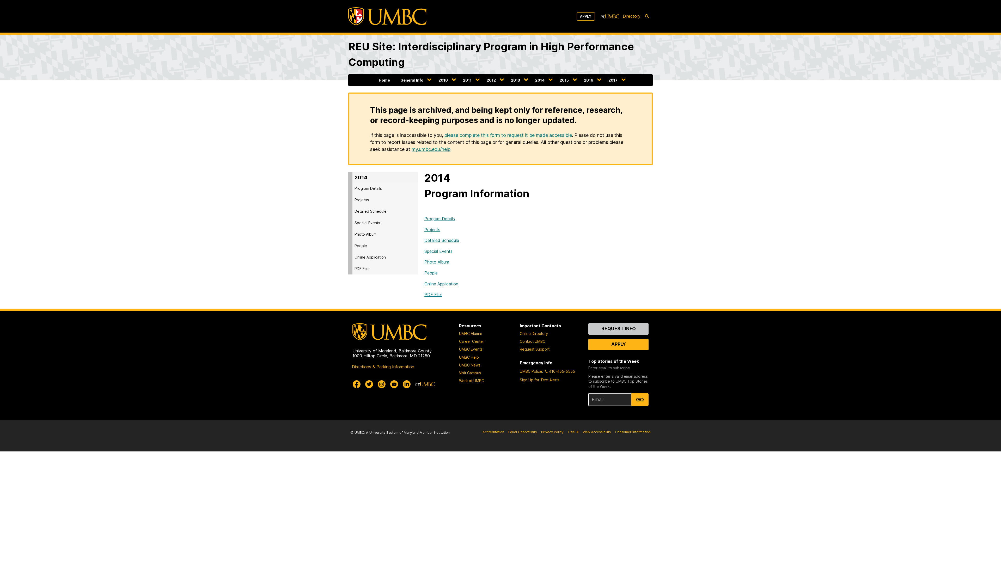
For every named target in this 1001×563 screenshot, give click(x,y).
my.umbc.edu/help (431, 149)
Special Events (367, 223)
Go (640, 399)
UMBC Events (471, 349)
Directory (632, 16)
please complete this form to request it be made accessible (508, 135)
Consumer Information (633, 432)
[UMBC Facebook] (356, 384)
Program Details (368, 188)
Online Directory (534, 333)
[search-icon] (647, 16)
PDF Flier (362, 268)
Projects (362, 200)
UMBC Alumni (470, 333)
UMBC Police (531, 371)
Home (384, 80)
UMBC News (469, 365)
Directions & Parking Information (383, 366)
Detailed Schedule (371, 211)
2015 (564, 80)
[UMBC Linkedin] (406, 384)
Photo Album (365, 234)
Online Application (370, 257)
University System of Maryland (394, 433)
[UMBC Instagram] (381, 384)
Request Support (535, 349)
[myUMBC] (610, 16)
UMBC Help (469, 357)
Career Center (471, 341)
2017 (613, 80)
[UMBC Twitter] (369, 384)
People (361, 245)
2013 (515, 80)
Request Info (618, 328)
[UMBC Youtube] (394, 384)
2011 (467, 80)
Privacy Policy (552, 432)
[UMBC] (387, 16)
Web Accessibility (597, 432)
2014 (540, 80)
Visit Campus (470, 373)
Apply (585, 16)
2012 (491, 80)
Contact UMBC (532, 341)
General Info (411, 80)
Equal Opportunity (522, 432)
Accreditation (493, 432)
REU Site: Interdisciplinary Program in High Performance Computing (491, 54)
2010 (443, 80)
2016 (588, 80)
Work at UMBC (471, 380)
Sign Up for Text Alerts (539, 380)
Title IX (573, 432)
